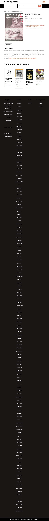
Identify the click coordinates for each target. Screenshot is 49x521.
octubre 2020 (19, 273)
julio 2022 (19, 211)
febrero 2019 (19, 321)
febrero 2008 (19, 501)
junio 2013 (19, 432)
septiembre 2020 (19, 276)
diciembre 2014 (19, 403)
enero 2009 (19, 484)
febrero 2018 (19, 344)
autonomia (31, 27)
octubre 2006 (19, 507)
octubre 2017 (19, 354)
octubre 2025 (19, 129)
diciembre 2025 (19, 126)
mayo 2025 (19, 139)
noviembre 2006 (19, 504)
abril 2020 (19, 286)
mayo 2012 (19, 465)
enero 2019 (19, 325)
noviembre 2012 (19, 455)
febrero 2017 (19, 367)
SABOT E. (41, 27)
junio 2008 (19, 494)
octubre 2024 (19, 152)
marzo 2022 (19, 224)
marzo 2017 (19, 364)
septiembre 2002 (19, 511)
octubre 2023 (19, 178)
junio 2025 (19, 136)
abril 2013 (19, 439)
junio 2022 (19, 214)
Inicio (5, 11)
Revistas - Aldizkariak (11, 11)
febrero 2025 (19, 142)
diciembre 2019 (19, 295)
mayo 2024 (19, 162)
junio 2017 (19, 357)
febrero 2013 (19, 445)
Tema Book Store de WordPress (17, 519)
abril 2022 (19, 220)
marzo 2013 (19, 442)
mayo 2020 (19, 282)
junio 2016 (19, 380)
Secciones (9, 6)
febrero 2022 (19, 227)
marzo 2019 (19, 318)
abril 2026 (19, 113)
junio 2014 (19, 409)
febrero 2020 (19, 289)
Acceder (30, 103)
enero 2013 (19, 449)
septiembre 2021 (19, 243)
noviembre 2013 (19, 426)
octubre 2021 (19, 240)
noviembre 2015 (19, 396)
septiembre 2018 (19, 334)
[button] (22, 15)
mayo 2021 (19, 253)
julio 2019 (19, 308)
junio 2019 (19, 312)
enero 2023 (19, 198)
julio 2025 (19, 132)
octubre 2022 (19, 204)
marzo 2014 (19, 416)
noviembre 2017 (19, 351)
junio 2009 (19, 478)
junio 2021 (19, 250)
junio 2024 (19, 158)
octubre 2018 (19, 331)
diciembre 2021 (19, 233)
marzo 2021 (19, 259)
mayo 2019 (19, 315)
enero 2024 (19, 171)
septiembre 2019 (19, 305)
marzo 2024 (19, 165)
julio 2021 (19, 246)
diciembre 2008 (19, 488)
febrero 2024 (19, 168)
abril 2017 (19, 361)
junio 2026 (19, 106)
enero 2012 (19, 475)
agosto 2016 (19, 374)
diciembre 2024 (19, 145)
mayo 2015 (19, 400)
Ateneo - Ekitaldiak (8, 127)
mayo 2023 (19, 188)
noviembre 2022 (19, 201)
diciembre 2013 (19, 422)
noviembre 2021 (19, 237)
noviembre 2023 (19, 175)
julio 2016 (19, 377)
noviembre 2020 (19, 269)
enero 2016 (19, 393)
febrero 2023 (19, 194)
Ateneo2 (40, 106)
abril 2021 (19, 256)
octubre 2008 (19, 491)
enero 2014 (19, 419)
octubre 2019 (19, 302)
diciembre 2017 (19, 348)
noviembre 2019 (19, 299)
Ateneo (40, 103)
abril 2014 (19, 413)
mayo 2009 (19, 481)
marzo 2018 (19, 341)
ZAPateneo (8, 120)
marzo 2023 (19, 191)
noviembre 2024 (19, 149)
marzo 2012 (19, 468)
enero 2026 (19, 123)
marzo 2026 (19, 116)
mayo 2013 (19, 436)
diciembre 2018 (19, 328)
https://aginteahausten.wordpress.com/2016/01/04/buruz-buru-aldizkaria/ (23, 58)
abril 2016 (19, 387)
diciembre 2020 (19, 266)
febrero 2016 (19, 390)
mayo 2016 (19, 383)
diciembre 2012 (19, 452)
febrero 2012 (19, 471)
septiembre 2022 (19, 207)
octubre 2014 (19, 406)
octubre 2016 (19, 370)
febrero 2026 (19, 119)
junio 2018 (19, 338)
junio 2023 (19, 184)
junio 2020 (19, 279)
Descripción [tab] (8, 44)
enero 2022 (19, 230)
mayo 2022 (19, 217)
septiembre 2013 (19, 429)
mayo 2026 (19, 109)
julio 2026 (19, 103)
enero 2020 (19, 292)
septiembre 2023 (19, 181)
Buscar (39, 6)
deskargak (36, 27)
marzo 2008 (19, 497)
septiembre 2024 (19, 155)
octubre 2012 (19, 458)
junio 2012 (19, 462)
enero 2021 (19, 263)
